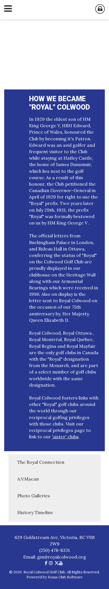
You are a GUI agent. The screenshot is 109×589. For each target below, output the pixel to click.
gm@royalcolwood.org (61, 557)
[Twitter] (56, 563)
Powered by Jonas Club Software (54, 577)
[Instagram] (51, 563)
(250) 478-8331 (54, 550)
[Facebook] (47, 563)
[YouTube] (62, 563)
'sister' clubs (65, 436)
